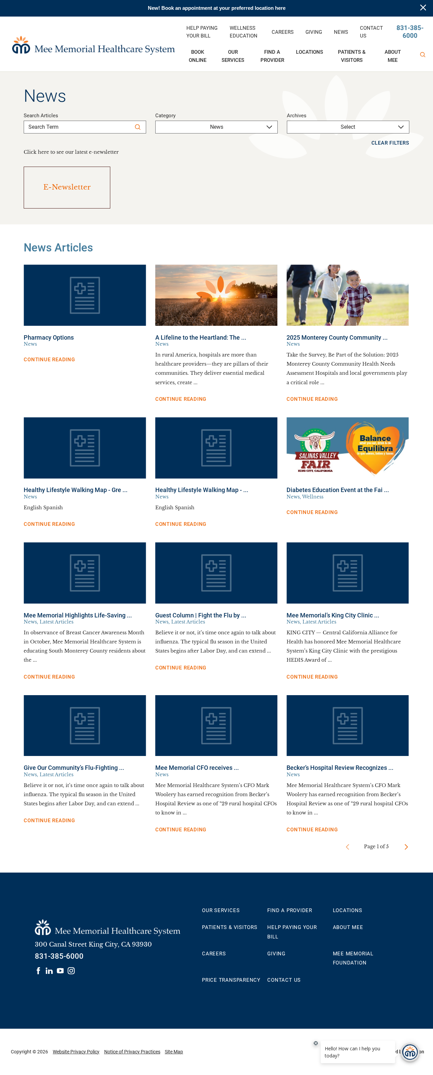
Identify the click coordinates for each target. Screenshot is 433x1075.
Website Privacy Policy (76, 1051)
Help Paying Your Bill (292, 931)
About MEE (348, 927)
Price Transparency (231, 980)
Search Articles (41, 115)
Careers (214, 954)
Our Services (221, 910)
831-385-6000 (410, 32)
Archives (296, 115)
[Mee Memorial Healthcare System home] (93, 44)
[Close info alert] (423, 8)
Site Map (174, 1051)
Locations (347, 910)
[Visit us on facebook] (38, 970)
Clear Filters (390, 143)
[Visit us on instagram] (71, 970)
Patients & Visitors (229, 927)
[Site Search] (422, 54)
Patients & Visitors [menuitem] (352, 56)
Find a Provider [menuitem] (272, 56)
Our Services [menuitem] (233, 56)
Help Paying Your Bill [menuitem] (202, 32)
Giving (276, 954)
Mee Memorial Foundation (353, 958)
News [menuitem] (341, 32)
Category (165, 115)
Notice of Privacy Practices (132, 1051)
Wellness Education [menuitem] (243, 32)
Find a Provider (289, 910)
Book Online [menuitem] (197, 56)
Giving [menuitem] (313, 32)
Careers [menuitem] (283, 32)
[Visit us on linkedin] (49, 970)
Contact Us (284, 980)
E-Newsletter (67, 187)
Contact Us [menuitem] (371, 32)
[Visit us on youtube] (60, 970)
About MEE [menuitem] (393, 56)
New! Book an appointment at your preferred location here (217, 8)
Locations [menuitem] (309, 52)
